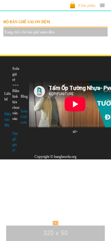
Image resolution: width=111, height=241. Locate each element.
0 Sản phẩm (86, 5)
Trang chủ (11, 32)
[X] (55, 223)
